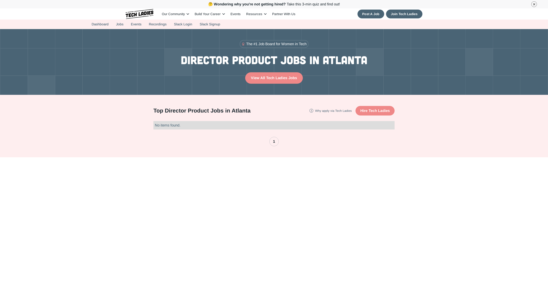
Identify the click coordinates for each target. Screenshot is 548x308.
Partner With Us (283, 14)
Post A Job (370, 14)
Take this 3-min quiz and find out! (274, 4)
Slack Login (183, 24)
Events (235, 14)
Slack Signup (210, 24)
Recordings (158, 24)
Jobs (119, 24)
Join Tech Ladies (404, 14)
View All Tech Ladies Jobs (274, 78)
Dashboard (100, 24)
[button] (175, 14)
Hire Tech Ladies (375, 111)
